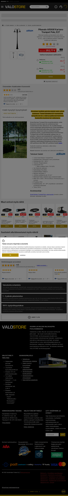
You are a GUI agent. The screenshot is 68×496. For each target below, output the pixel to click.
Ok (10, 255)
